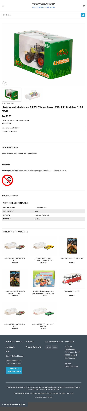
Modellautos (8, 103)
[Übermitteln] (83, 15)
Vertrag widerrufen (13, 405)
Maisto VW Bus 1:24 (72, 291)
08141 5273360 (71, 367)
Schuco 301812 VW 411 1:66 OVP (14, 259)
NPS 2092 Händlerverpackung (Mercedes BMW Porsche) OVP (43, 292)
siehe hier (71, 393)
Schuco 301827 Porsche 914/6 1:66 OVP (43, 325)
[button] (3, 5)
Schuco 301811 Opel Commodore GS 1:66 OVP (43, 259)
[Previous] (6, 54)
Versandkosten (24, 120)
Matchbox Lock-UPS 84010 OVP (72, 258)
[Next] (81, 54)
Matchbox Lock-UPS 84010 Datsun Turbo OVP (15, 292)
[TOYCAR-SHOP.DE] (43, 5)
